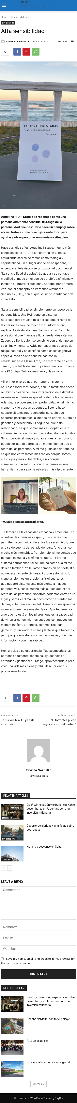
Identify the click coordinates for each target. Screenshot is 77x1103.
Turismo (6, 859)
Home (4, 17)
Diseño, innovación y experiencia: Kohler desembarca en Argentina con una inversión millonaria (51, 808)
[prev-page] (3, 868)
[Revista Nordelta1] (3, 41)
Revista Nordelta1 (19, 41)
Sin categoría (8, 22)
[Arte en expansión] (12, 1048)
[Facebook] (17, 52)
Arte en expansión (38, 1040)
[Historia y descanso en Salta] (12, 853)
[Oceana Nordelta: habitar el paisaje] (12, 1026)
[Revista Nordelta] (38, 750)
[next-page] (9, 868)
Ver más (37, 1084)
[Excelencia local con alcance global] (12, 1069)
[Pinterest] (26, 52)
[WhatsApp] (35, 52)
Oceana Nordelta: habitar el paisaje (48, 1019)
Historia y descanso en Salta (44, 846)
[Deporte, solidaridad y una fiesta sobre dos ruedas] (12, 832)
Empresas (7, 817)
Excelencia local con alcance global (48, 1062)
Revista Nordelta (38, 770)
